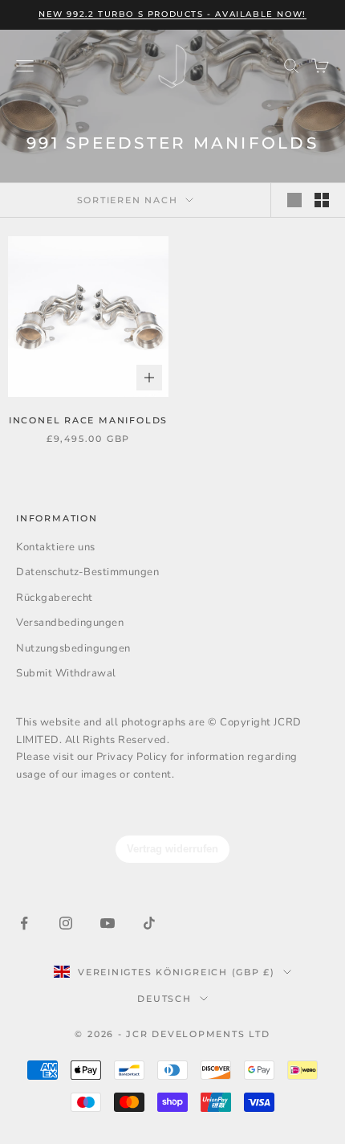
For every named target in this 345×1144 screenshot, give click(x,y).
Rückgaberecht (54, 597)
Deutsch (164, 998)
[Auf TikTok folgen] (149, 923)
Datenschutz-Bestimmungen (87, 572)
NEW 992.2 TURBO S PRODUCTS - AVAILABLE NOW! (172, 14)
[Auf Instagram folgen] (66, 923)
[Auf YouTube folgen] (107, 923)
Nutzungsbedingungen (73, 648)
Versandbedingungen (70, 622)
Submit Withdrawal (66, 673)
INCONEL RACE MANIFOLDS (88, 420)
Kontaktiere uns (55, 547)
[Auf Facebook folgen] (24, 923)
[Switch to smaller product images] (322, 200)
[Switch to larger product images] (294, 200)
